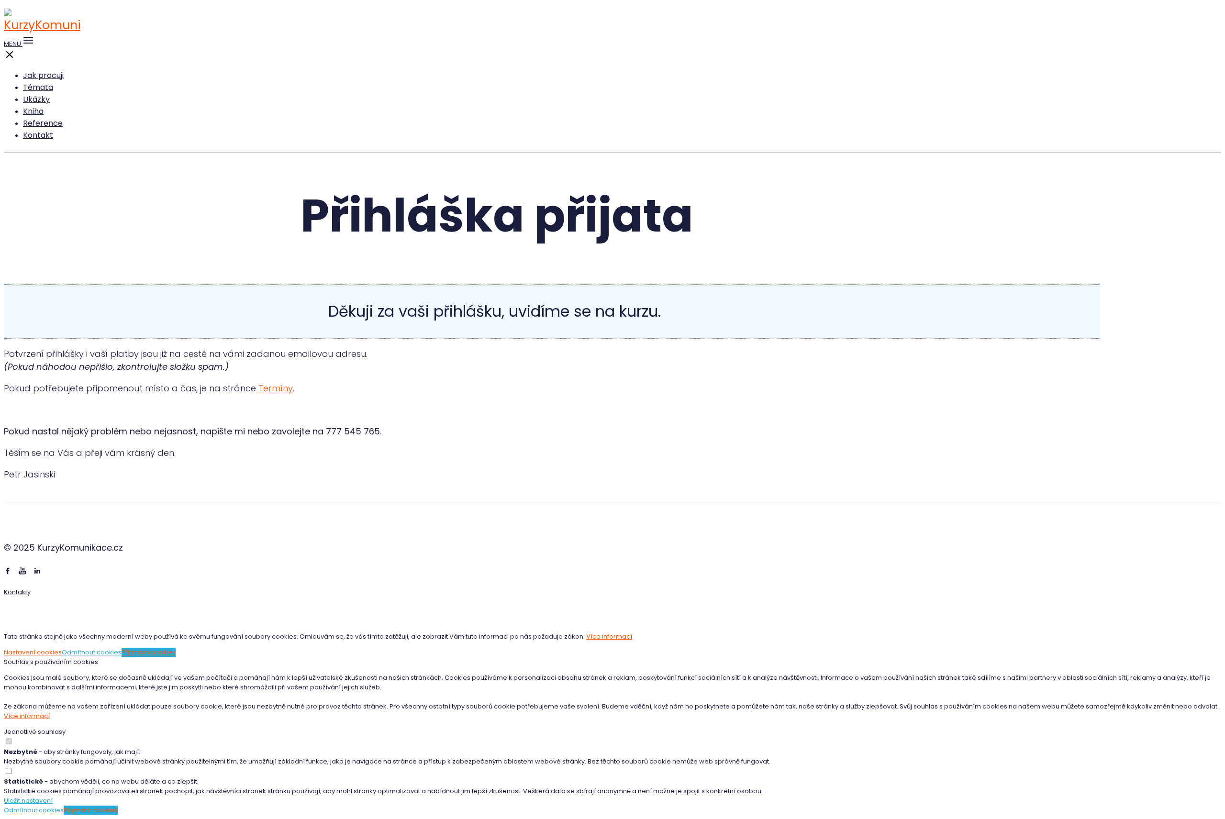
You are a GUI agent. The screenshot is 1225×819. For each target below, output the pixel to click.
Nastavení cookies (33, 652)
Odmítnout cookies (92, 652)
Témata (38, 87)
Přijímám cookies (149, 652)
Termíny (275, 388)
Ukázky (36, 99)
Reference (43, 123)
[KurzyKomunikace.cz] (42, 25)
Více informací (609, 636)
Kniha (33, 111)
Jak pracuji (43, 75)
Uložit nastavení (28, 800)
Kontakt (38, 135)
